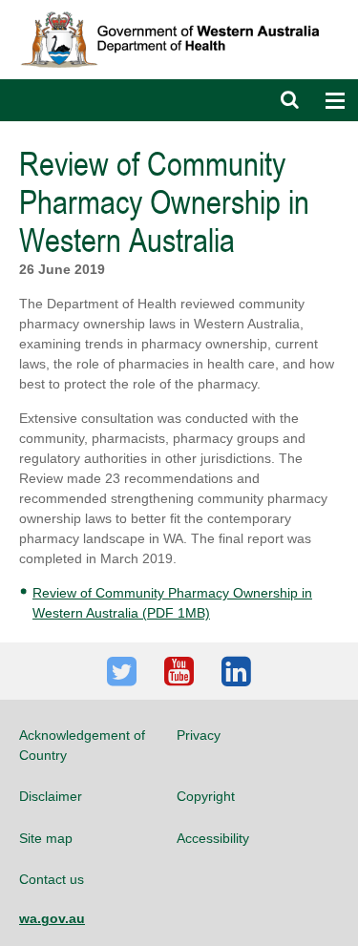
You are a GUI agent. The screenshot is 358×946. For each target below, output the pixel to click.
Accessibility (213, 838)
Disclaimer (50, 796)
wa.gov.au (52, 918)
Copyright (206, 796)
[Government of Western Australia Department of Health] (179, 8)
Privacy (199, 735)
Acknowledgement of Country (82, 744)
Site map (46, 838)
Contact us (51, 879)
